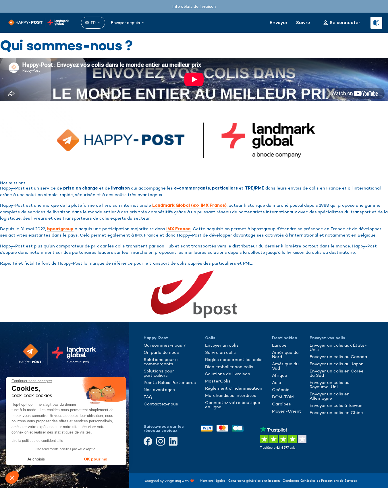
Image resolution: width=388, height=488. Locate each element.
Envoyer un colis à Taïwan (336, 405)
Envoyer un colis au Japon (337, 363)
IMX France (178, 228)
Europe (279, 345)
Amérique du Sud (285, 366)
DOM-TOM (283, 396)
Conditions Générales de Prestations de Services (320, 481)
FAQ (148, 396)
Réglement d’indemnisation (233, 388)
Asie (276, 382)
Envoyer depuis (125, 23)
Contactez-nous (161, 404)
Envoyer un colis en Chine (336, 412)
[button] (12, 477)
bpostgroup (60, 228)
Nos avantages (159, 389)
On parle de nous (161, 352)
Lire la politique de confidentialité (37, 441)
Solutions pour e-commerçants (162, 361)
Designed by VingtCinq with (167, 480)
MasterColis (218, 381)
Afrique (279, 375)
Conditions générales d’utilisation (254, 481)
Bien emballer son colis (229, 366)
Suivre (303, 22)
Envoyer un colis (222, 345)
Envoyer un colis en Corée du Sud (337, 373)
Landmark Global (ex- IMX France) (189, 205)
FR (93, 22)
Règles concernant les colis (233, 359)
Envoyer (278, 22)
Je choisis (36, 459)
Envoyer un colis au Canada (338, 356)
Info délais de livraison (194, 6)
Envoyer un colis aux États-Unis (338, 347)
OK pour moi (96, 459)
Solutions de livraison (227, 373)
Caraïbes (281, 404)
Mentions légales (212, 481)
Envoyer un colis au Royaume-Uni (330, 384)
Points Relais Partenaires (170, 382)
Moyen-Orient (286, 411)
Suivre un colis (220, 352)
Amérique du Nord (285, 354)
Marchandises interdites (230, 395)
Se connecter (345, 22)
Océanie (280, 389)
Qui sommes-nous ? (165, 345)
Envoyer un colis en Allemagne (330, 396)
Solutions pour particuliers (159, 373)
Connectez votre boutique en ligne (232, 404)
